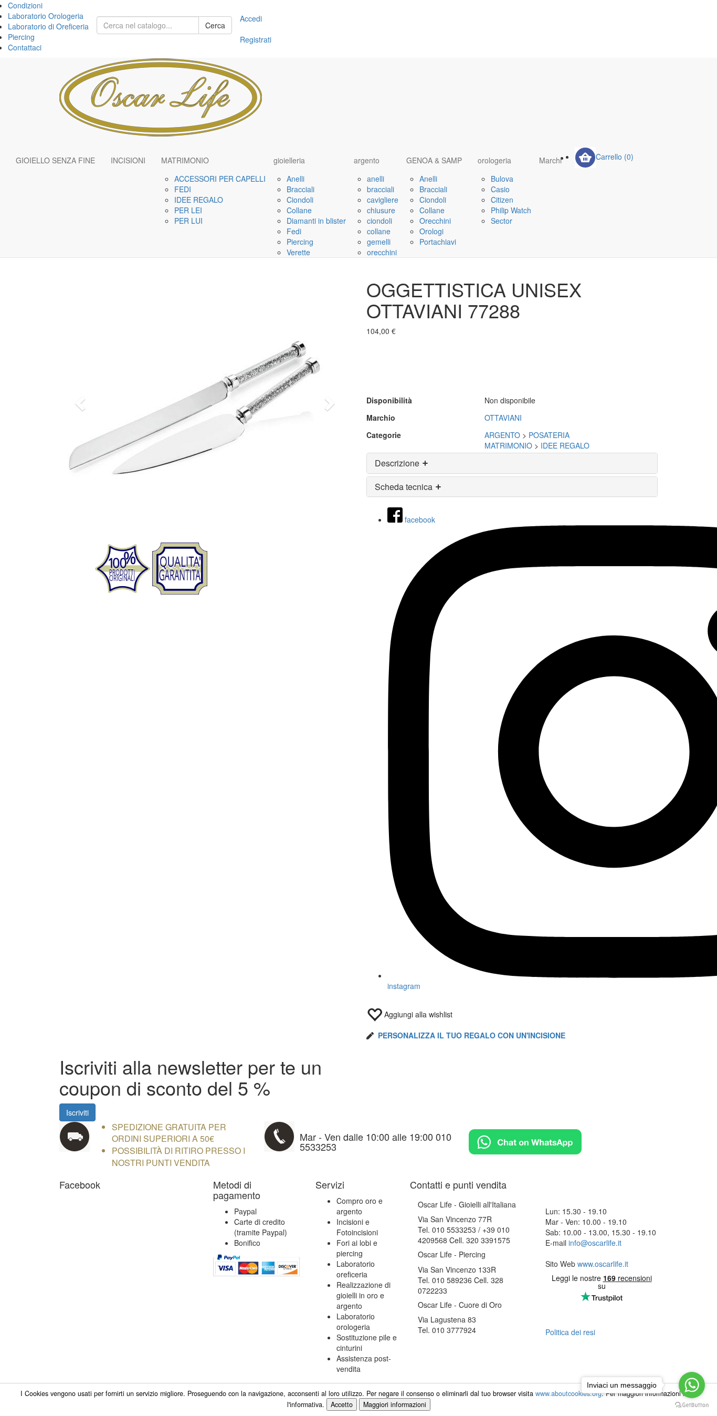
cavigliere (382, 199)
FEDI (182, 189)
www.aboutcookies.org (568, 1393)
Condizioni (25, 5)
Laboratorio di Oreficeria (48, 26)
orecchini (382, 252)
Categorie (383, 435)
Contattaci (24, 47)
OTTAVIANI (503, 417)
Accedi (251, 18)
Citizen (502, 199)
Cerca (215, 25)
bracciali (380, 189)
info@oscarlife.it (594, 1242)
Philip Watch (511, 210)
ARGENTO (502, 435)
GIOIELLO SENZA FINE (55, 160)
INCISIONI (128, 160)
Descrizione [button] (398, 463)
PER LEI (188, 210)
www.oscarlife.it (602, 1263)
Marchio (380, 417)
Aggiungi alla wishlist (417, 1014)
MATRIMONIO (185, 160)
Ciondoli (300, 199)
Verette (298, 252)
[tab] (512, 463)
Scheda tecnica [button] (405, 487)
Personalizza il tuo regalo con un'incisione (471, 1035)
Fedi (294, 231)
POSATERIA (549, 435)
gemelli (379, 241)
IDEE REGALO (198, 199)
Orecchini (435, 220)
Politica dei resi (570, 1332)
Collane (299, 210)
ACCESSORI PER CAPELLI (220, 178)
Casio (500, 189)
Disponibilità (389, 400)
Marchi (550, 160)
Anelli (295, 178)
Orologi (431, 231)
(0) (615, 156)
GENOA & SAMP (434, 160)
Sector (501, 220)
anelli (375, 178)
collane (379, 231)
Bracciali (300, 189)
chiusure (381, 210)
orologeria (494, 160)
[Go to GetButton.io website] (692, 1405)
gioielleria (289, 160)
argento (366, 160)
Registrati (255, 39)
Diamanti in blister (316, 220)
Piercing (21, 37)
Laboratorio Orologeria (45, 16)
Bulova (502, 178)
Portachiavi (437, 241)
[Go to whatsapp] (692, 1385)
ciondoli (379, 220)
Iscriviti (77, 1112)
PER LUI (188, 220)
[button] (81, 402)
